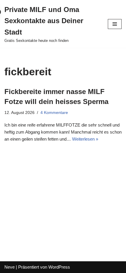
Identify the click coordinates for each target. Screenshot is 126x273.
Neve (9, 267)
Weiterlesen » (85, 138)
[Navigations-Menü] (115, 24)
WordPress (59, 267)
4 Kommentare (54, 112)
